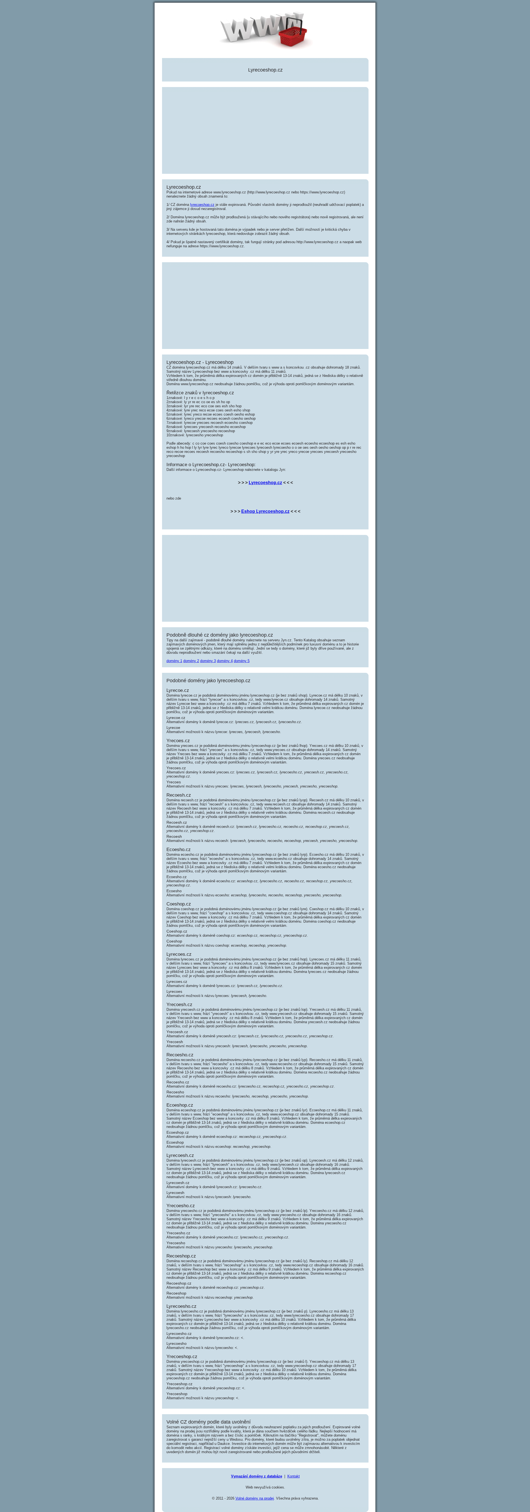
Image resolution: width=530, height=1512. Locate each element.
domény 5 (242, 661)
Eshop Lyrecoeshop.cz (265, 511)
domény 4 (225, 661)
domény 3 (208, 661)
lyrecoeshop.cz (202, 205)
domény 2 (191, 661)
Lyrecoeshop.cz (265, 482)
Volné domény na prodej (254, 1498)
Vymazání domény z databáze (256, 1476)
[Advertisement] (265, 130)
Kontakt (293, 1476)
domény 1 (174, 661)
